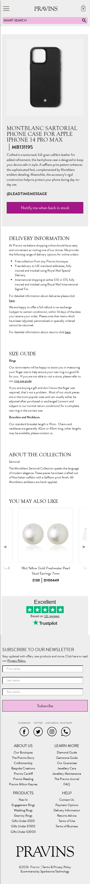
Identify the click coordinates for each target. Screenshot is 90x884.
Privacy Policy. (16, 660)
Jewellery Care (66, 768)
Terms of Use (67, 821)
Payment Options (66, 805)
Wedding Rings (23, 810)
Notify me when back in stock (45, 208)
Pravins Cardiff (23, 773)
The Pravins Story (23, 758)
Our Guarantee (67, 763)
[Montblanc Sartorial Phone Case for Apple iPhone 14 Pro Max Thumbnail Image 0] (45, 77)
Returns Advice (66, 815)
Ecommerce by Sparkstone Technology (45, 871)
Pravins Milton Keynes (23, 784)
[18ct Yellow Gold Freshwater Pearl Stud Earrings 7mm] (45, 535)
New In (23, 800)
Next (84, 546)
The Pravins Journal (66, 779)
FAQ (66, 784)
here (12, 300)
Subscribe (45, 706)
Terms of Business (67, 826)
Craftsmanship (23, 763)
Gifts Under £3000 (23, 832)
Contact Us (66, 800)
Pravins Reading (23, 779)
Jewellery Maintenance (66, 773)
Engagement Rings (23, 805)
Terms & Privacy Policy (56, 867)
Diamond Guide (67, 752)
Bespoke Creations (23, 768)
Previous (5, 546)
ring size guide (22, 381)
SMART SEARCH (15, 20)
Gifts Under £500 (23, 821)
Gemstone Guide (67, 758)
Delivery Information (67, 810)
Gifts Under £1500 (23, 826)
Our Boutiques (23, 752)
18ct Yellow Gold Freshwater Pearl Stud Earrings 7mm (45, 570)
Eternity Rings (23, 815)
